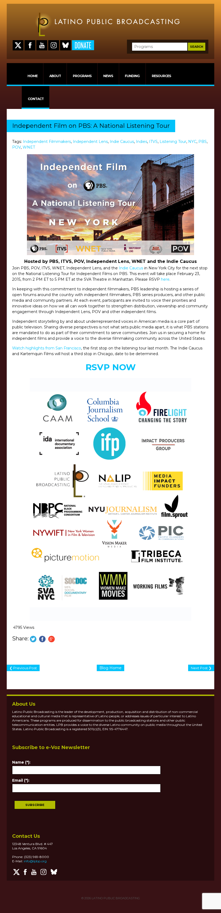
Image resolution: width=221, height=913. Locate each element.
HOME (32, 76)
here (165, 279)
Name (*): (21, 762)
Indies (141, 141)
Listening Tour (173, 141)
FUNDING (132, 76)
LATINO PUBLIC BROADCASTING (115, 898)
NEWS (108, 76)
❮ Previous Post (23, 668)
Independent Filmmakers (47, 141)
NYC (192, 141)
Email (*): (20, 780)
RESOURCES (161, 76)
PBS (202, 141)
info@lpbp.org (35, 861)
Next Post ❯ (201, 668)
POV (16, 147)
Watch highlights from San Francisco (46, 348)
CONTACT (36, 99)
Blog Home (110, 667)
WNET (29, 147)
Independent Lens (90, 141)
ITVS (153, 141)
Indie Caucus (122, 141)
